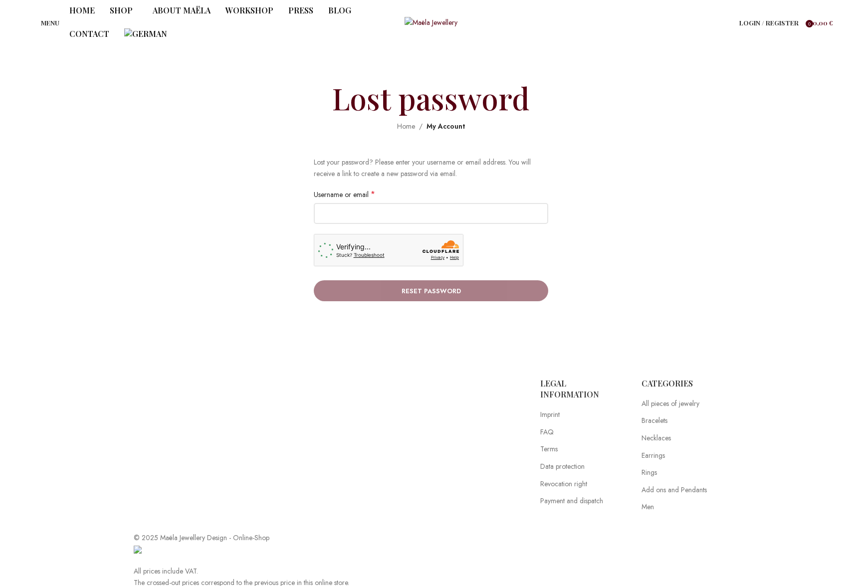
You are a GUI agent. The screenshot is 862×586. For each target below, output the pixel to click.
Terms (549, 449)
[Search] (715, 22)
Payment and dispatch (571, 501)
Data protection (562, 466)
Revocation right (563, 484)
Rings (649, 472)
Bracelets (654, 420)
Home (406, 126)
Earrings (653, 455)
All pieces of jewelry (670, 403)
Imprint (550, 414)
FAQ (547, 432)
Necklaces (656, 438)
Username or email (344, 194)
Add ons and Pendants (674, 490)
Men (648, 507)
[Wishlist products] (725, 22)
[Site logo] (431, 21)
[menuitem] (145, 34)
